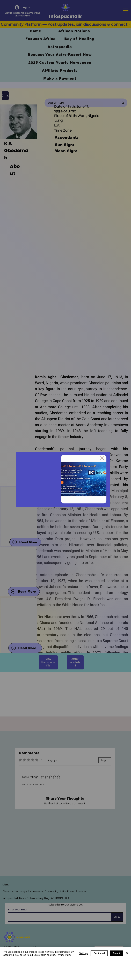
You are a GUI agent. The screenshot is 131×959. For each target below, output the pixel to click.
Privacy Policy (63, 954)
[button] (102, 458)
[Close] (127, 953)
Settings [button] (83, 953)
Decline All (99, 953)
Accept (116, 953)
